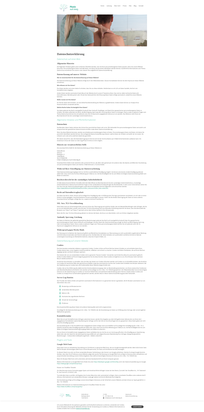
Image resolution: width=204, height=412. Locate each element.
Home (102, 6)
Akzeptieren (137, 406)
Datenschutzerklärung (131, 396)
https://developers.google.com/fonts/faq (106, 362)
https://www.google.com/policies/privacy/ (69, 363)
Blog (135, 6)
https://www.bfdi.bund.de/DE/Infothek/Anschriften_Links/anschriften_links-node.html (82, 188)
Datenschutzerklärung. (83, 408)
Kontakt (141, 6)
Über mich (117, 6)
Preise (125, 6)
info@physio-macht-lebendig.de (113, 398)
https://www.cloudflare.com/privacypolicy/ (69, 386)
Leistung (109, 6)
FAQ (130, 6)
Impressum (128, 394)
